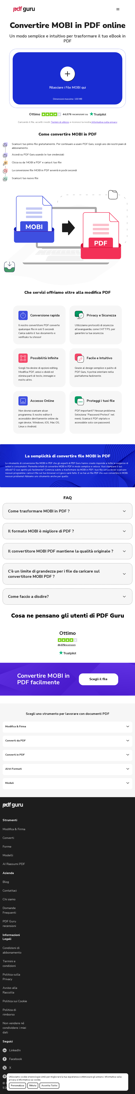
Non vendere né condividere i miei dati (14, 1027)
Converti (8, 838)
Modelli (8, 855)
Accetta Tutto (49, 1085)
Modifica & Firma (14, 829)
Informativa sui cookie (29, 1079)
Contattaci (10, 891)
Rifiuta (32, 1085)
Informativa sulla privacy (104, 122)
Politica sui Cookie (15, 1001)
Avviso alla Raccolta (10, 990)
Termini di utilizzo (60, 122)
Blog (6, 882)
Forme (7, 847)
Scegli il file (98, 679)
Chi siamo (9, 899)
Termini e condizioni (9, 963)
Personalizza (17, 1085)
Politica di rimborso (9, 1012)
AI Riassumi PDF (14, 864)
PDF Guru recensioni (9, 923)
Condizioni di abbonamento (12, 950)
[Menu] (118, 9)
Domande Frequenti (9, 910)
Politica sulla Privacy (11, 977)
